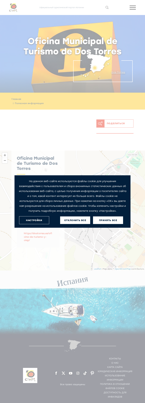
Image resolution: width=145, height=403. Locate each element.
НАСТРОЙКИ (34, 220)
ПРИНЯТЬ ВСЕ (108, 220)
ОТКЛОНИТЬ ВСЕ (75, 220)
